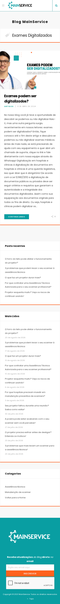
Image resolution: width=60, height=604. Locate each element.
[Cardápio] (3, 5)
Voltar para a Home (15, 497)
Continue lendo (16, 217)
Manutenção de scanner (18, 492)
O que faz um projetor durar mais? (23, 277)
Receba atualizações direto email (30, 559)
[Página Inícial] (20, 5)
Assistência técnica (15, 486)
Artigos (8, 106)
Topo (31, 598)
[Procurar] (56, 5)
